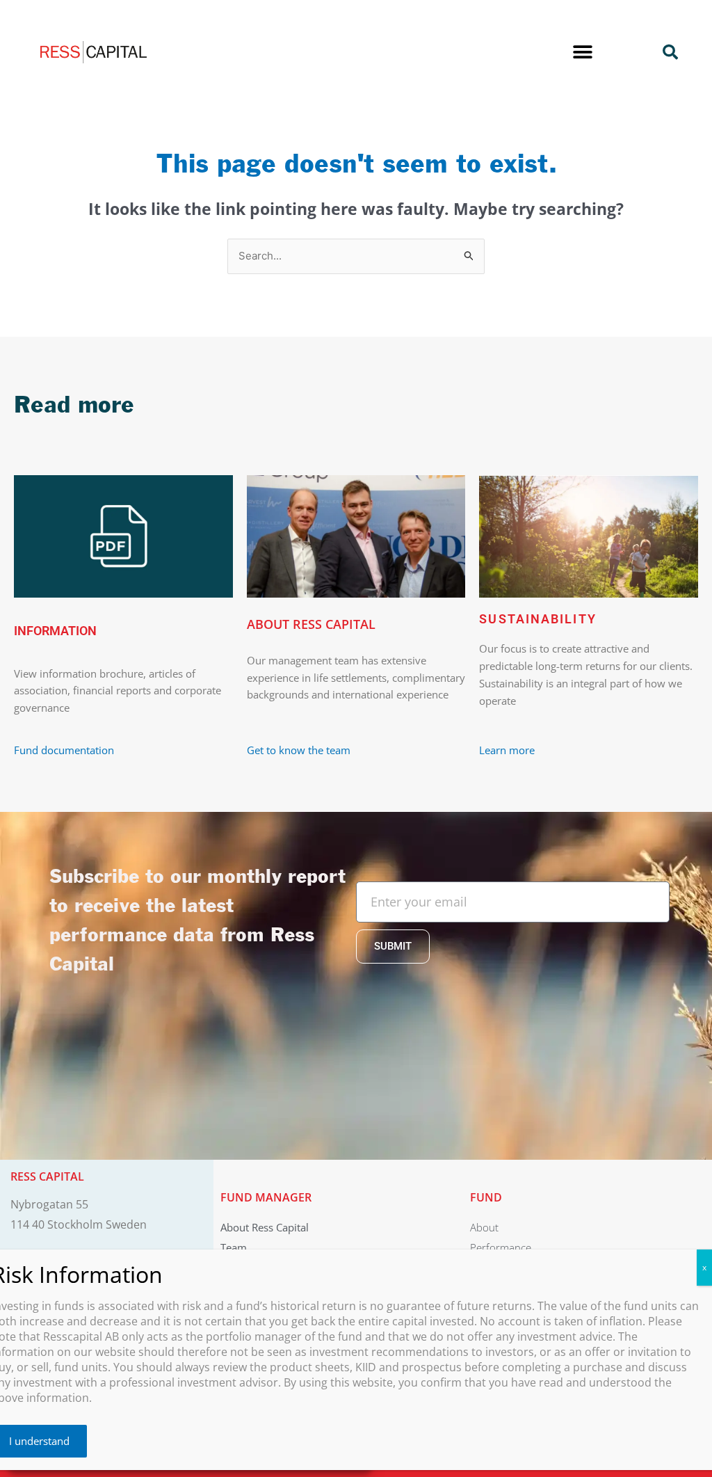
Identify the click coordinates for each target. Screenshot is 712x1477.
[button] (582, 52)
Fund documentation (64, 750)
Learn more (507, 750)
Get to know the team (300, 750)
